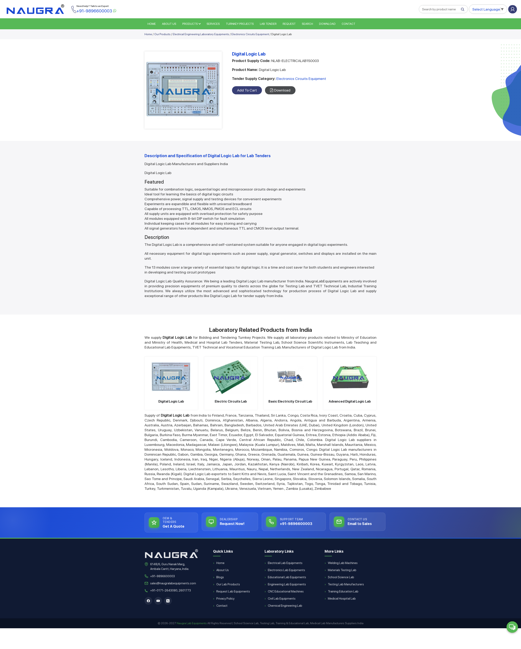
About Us (222, 570)
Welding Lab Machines (343, 563)
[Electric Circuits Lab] (230, 377)
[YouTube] (158, 601)
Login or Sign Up (512, 9)
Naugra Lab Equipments (192, 623)
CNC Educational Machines (286, 591)
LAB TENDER (268, 23)
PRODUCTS (190, 23)
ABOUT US (169, 23)
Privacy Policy (225, 598)
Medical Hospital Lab (342, 598)
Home (148, 34)
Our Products (162, 34)
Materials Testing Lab (342, 570)
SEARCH (307, 23)
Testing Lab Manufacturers (346, 584)
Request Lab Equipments (233, 591)
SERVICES (213, 23)
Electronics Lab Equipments (286, 570)
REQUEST (289, 23)
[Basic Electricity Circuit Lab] (290, 377)
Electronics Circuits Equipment (250, 34)
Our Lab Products (228, 584)
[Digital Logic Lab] (171, 377)
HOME (152, 23)
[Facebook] (148, 601)
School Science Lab (341, 577)
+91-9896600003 (162, 576)
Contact (348, 23)
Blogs (220, 577)
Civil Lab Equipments (282, 598)
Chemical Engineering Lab (285, 606)
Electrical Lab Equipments (285, 563)
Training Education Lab (343, 591)
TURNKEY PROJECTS (240, 23)
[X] (168, 601)
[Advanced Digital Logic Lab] (350, 377)
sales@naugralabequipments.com (173, 583)
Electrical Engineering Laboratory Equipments (201, 34)
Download (327, 23)
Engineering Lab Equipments (287, 584)
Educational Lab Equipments (287, 577)
